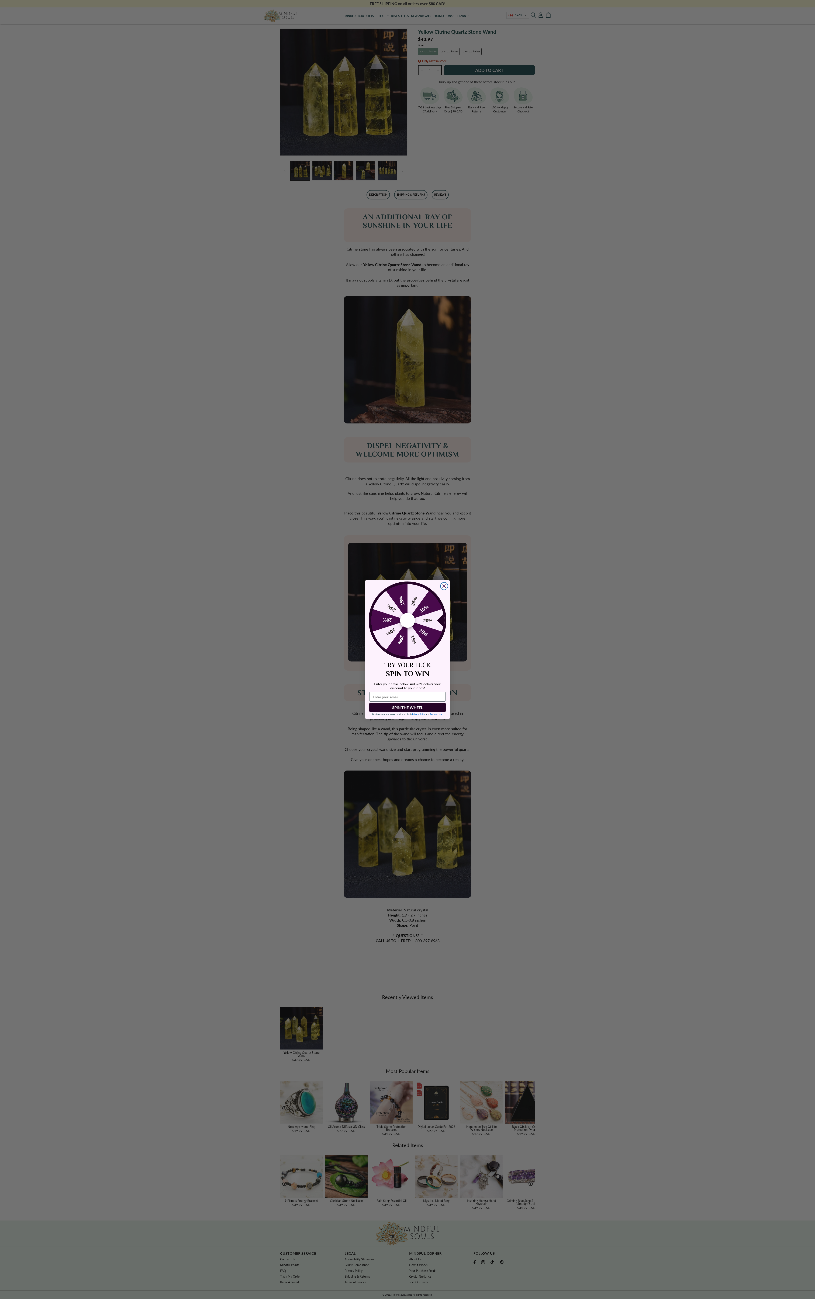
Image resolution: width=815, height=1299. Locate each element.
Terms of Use (436, 714)
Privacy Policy (418, 714)
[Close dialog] (444, 586)
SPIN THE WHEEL (407, 707)
